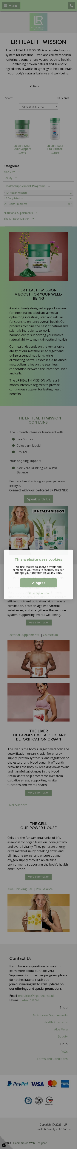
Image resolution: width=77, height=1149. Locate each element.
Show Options (37, 593)
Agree (40, 582)
